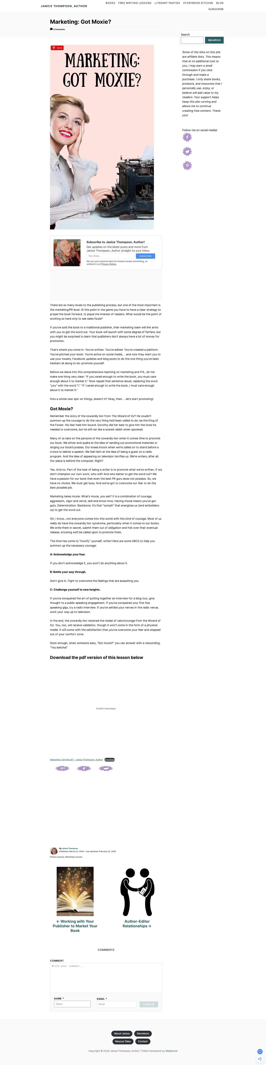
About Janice (122, 1033)
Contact (143, 1041)
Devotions (143, 1033)
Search (185, 34)
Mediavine (171, 1050)
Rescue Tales (123, 1041)
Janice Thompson (70, 848)
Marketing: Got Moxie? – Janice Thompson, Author (76, 759)
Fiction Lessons (57, 857)
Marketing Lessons (73, 857)
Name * (59, 998)
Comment (57, 960)
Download (109, 759)
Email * (102, 998)
